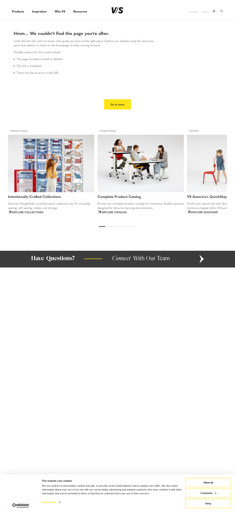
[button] (20, 160)
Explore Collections (27, 212)
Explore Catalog (114, 212)
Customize (206, 493)
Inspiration (39, 11)
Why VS (60, 11)
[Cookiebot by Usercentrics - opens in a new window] (21, 505)
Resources (80, 11)
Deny (208, 503)
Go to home (117, 104)
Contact (205, 11)
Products (18, 11)
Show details (49, 502)
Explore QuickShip (204, 212)
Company (193, 11)
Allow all (208, 482)
